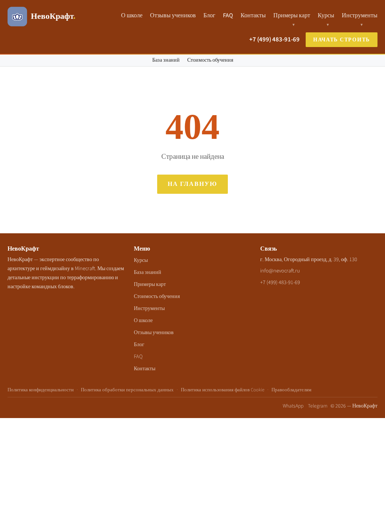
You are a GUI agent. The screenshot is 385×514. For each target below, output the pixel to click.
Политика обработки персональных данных (127, 389)
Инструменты (359, 15)
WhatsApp (293, 405)
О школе (131, 15)
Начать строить (341, 40)
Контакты (253, 15)
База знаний (166, 60)
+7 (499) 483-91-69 (274, 39)
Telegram (317, 405)
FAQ (228, 15)
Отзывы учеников (173, 15)
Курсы (326, 15)
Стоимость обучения (210, 60)
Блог (209, 15)
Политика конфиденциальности (41, 389)
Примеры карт (291, 15)
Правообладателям (291, 389)
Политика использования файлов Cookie (222, 389)
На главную (192, 184)
